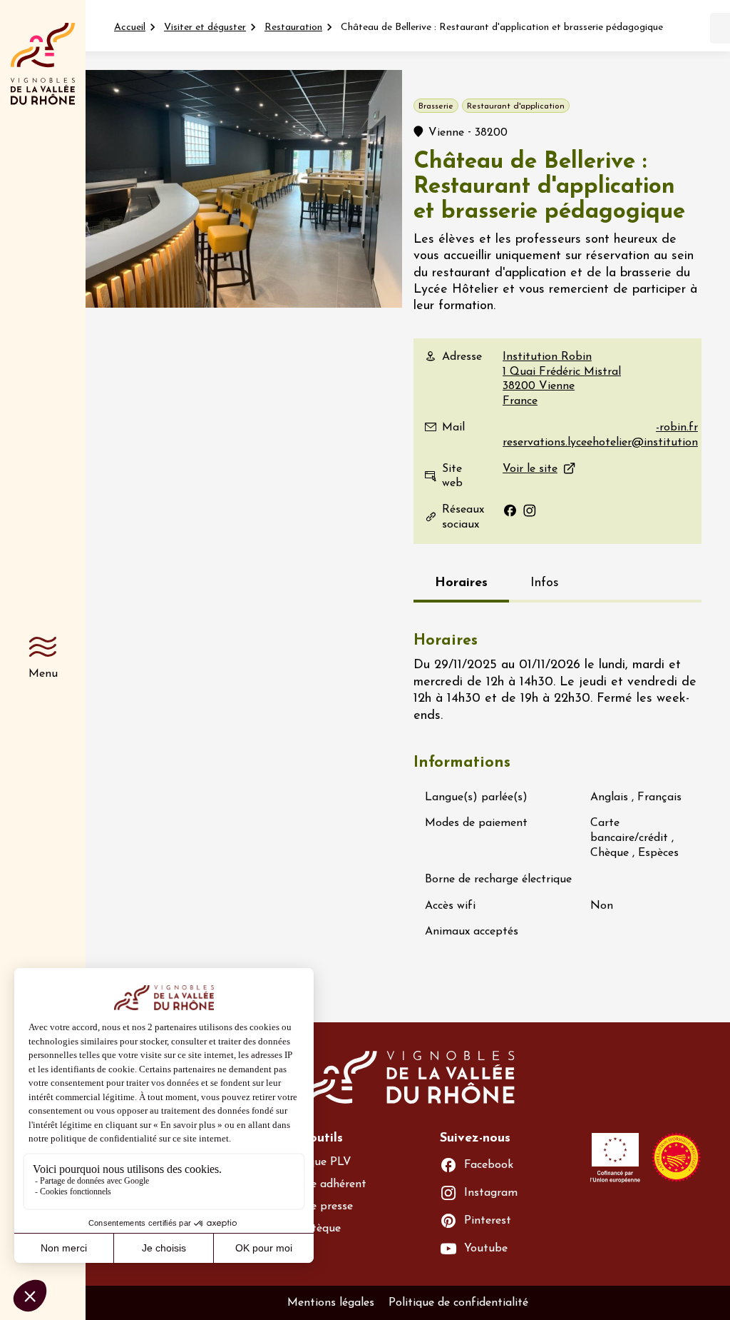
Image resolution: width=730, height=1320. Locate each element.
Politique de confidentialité (458, 1303)
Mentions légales (330, 1303)
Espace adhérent (323, 1184)
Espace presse (316, 1206)
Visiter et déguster (205, 27)
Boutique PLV (315, 1162)
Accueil (129, 27)
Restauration (293, 27)
